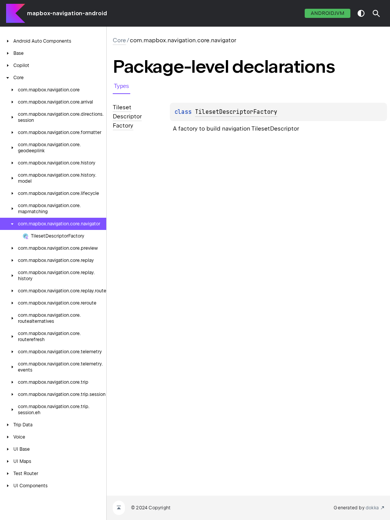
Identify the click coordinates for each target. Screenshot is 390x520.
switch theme (361, 13)
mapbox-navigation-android (67, 13)
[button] (376, 13)
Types (121, 86)
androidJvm (327, 13)
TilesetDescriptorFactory (236, 112)
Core (119, 40)
